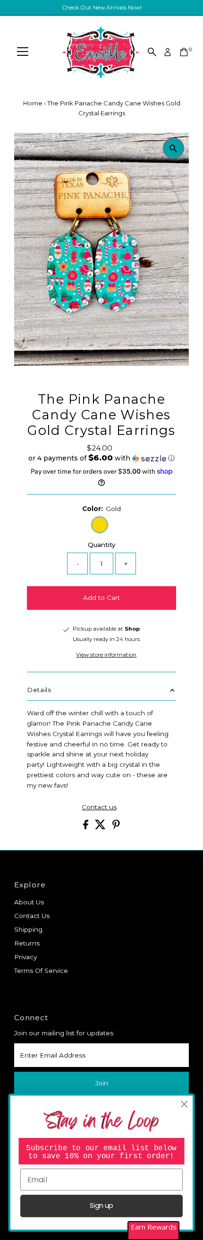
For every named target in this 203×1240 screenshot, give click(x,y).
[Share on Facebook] (86, 827)
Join (101, 1083)
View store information (106, 655)
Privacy (25, 957)
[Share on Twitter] (101, 827)
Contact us (99, 807)
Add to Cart (101, 597)
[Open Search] (152, 52)
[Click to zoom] (173, 148)
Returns (27, 943)
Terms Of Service (41, 970)
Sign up (101, 1206)
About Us (29, 902)
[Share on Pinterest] (116, 827)
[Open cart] (184, 52)
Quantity (102, 544)
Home (32, 103)
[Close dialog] (184, 1104)
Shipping (28, 929)
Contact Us (32, 915)
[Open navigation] (22, 52)
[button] (101, 458)
